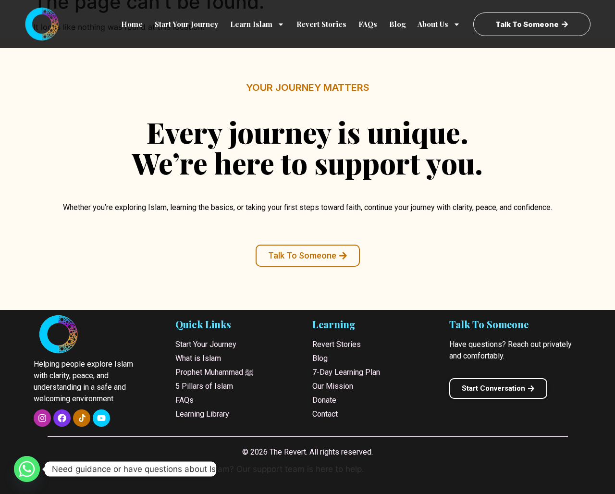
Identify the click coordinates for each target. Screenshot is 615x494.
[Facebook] (62, 418)
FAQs (367, 24)
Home (132, 24)
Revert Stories (321, 24)
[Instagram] (42, 418)
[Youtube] (101, 418)
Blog (397, 24)
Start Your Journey (186, 24)
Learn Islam (251, 24)
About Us (433, 24)
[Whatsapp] (27, 469)
